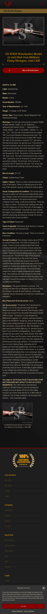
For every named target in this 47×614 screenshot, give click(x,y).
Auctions (8, 480)
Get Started (9, 540)
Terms (7, 581)
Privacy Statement (29, 611)
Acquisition (9, 551)
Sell (6, 556)
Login (7, 496)
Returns (8, 567)
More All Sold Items (30, 70)
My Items (8, 486)
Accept (23, 606)
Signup (7, 491)
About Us (8, 510)
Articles (7, 521)
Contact (8, 526)
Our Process (9, 546)
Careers (8, 516)
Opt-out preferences (17, 611)
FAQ (6, 561)
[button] (44, 588)
